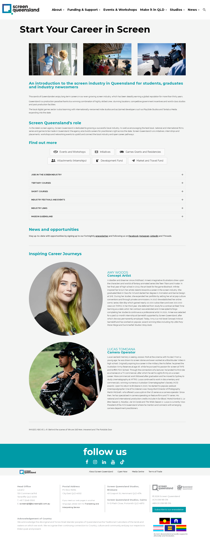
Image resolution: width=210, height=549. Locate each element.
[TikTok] (122, 462)
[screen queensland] (20, 9)
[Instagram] (95, 462)
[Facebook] (87, 462)
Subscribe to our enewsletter (169, 509)
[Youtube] (113, 462)
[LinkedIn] (104, 462)
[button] (182, 174)
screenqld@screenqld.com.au (35, 503)
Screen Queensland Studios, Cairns (127, 500)
